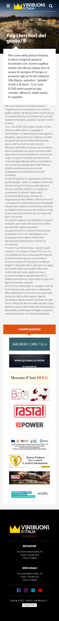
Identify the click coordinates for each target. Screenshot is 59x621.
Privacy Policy (29, 605)
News (10, 31)
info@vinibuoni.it (29, 536)
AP (47, 600)
